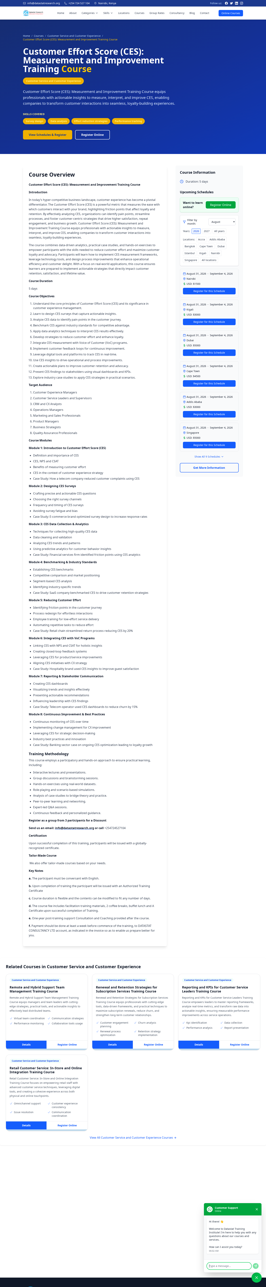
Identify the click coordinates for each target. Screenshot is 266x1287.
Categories (88, 13)
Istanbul (190, 253)
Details (26, 1044)
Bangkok (190, 246)
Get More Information (209, 468)
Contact (204, 13)
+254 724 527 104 (79, 3)
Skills (106, 13)
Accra (201, 239)
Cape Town (206, 246)
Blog (192, 13)
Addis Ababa (217, 239)
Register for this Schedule (209, 291)
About (73, 13)
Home (60, 13)
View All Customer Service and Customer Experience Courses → (133, 1138)
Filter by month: (192, 221)
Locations (124, 13)
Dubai (221, 246)
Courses (139, 13)
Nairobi (215, 253)
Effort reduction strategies (90, 121)
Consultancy (177, 13)
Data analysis (58, 121)
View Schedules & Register (47, 135)
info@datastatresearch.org (43, 3)
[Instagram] (241, 3)
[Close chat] (257, 1209)
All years (219, 231)
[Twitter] (231, 3)
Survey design (34, 121)
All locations (209, 260)
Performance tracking (128, 121)
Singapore (191, 260)
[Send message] (256, 1266)
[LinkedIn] (236, 3)
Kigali (202, 253)
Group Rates (156, 13)
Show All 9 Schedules (207, 456)
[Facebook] (226, 3)
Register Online (92, 135)
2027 (207, 231)
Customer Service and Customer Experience (74, 35)
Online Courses (230, 13)
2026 (196, 231)
